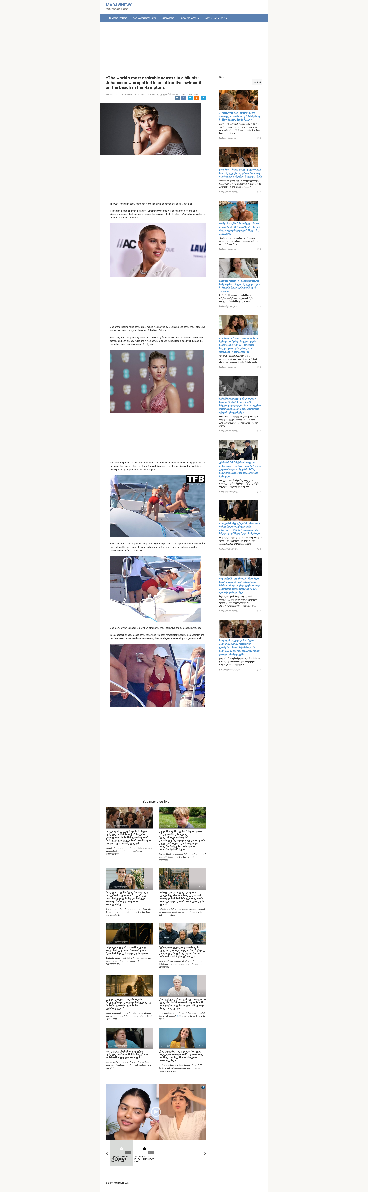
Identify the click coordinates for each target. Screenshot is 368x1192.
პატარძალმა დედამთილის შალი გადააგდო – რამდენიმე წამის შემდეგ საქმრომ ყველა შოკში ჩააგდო (239, 116)
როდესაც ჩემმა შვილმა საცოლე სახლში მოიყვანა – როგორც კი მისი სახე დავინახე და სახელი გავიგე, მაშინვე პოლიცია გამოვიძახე (127, 898)
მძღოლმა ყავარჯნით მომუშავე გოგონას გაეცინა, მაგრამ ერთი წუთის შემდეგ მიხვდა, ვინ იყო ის (127, 950)
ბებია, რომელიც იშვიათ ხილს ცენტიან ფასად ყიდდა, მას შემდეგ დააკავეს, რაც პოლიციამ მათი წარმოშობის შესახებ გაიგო (182, 952)
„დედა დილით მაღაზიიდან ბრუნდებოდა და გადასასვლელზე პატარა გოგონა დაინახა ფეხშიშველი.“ (128, 1004)
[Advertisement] (184, 47)
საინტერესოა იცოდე (215, 18)
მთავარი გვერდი (118, 18)
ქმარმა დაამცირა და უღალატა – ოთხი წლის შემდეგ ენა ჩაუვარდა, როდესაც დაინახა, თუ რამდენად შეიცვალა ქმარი (240, 173)
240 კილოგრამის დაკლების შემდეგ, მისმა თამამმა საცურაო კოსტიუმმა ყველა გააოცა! (127, 1054)
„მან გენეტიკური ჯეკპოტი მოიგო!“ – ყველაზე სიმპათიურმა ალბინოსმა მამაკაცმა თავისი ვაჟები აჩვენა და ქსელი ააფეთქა (182, 1004)
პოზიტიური (168, 18)
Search (222, 77)
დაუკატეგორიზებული (144, 18)
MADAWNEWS (119, 5)
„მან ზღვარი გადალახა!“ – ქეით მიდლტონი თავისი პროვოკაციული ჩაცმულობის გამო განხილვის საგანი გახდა (182, 1056)
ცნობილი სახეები (189, 18)
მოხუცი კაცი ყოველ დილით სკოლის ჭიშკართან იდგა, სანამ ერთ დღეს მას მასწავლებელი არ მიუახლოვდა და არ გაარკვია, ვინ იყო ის (181, 898)
